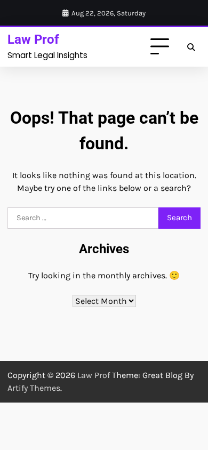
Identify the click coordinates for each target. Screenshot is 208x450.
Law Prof (33, 39)
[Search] (191, 47)
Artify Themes (33, 388)
